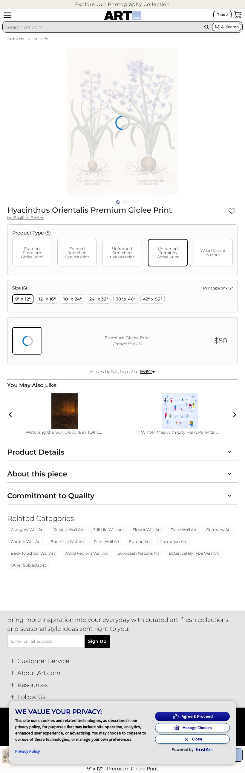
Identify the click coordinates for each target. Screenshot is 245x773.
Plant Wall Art (107, 541)
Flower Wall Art (147, 529)
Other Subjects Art (28, 565)
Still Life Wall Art (108, 529)
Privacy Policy (27, 751)
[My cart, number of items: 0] (238, 14)
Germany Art (218, 529)
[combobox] (102, 27)
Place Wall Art (184, 529)
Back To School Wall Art (33, 553)
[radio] (22, 299)
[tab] (31, 252)
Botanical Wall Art (67, 541)
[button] (122, 4)
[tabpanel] (122, 322)
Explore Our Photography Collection (122, 4)
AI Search (230, 26)
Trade (222, 14)
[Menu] (7, 15)
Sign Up (97, 641)
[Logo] (122, 15)
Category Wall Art (27, 529)
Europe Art (139, 541)
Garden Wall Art (26, 541)
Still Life (41, 38)
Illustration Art (173, 541)
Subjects (16, 38)
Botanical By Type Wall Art (194, 553)
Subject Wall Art (68, 529)
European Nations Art (138, 553)
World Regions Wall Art (86, 553)
